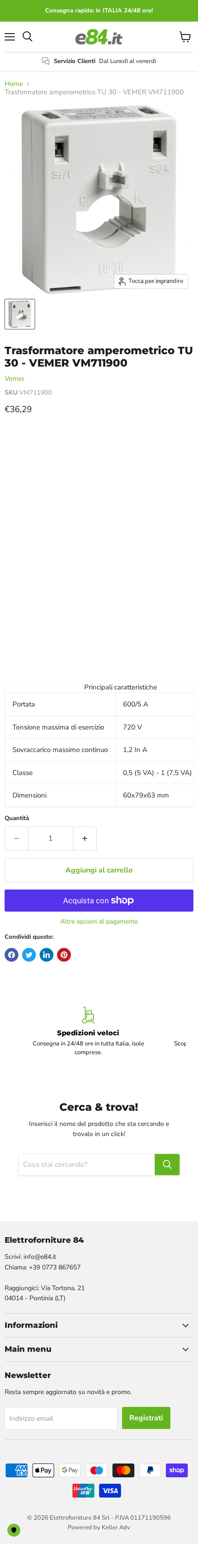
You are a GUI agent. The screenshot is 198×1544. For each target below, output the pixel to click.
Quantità (17, 818)
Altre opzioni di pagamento (99, 921)
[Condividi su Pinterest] (64, 955)
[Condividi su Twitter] (29, 955)
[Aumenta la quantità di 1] (85, 838)
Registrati (146, 1418)
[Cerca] (167, 1164)
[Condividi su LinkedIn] (46, 955)
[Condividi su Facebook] (11, 955)
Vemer (14, 378)
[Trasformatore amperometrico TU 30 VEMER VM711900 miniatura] (20, 314)
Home (14, 84)
